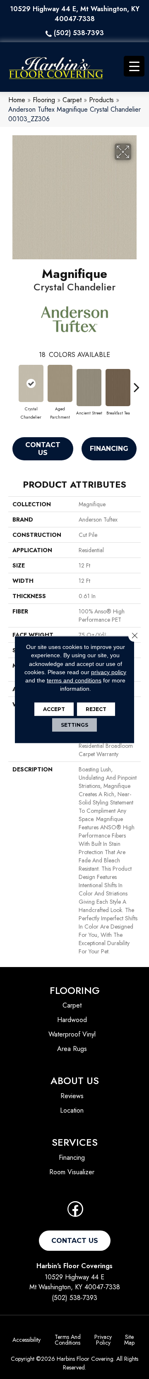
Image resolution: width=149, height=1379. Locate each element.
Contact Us (42, 449)
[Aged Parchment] (60, 383)
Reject (96, 709)
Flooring (44, 100)
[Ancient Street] (88, 387)
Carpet (72, 100)
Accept (54, 709)
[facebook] (75, 1211)
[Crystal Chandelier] (31, 383)
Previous (12, 383)
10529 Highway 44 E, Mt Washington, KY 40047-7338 (74, 14)
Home (16, 100)
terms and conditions (74, 680)
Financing (109, 448)
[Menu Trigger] (134, 66)
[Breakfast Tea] (117, 387)
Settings (74, 724)
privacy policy (108, 672)
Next (136, 383)
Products (101, 100)
